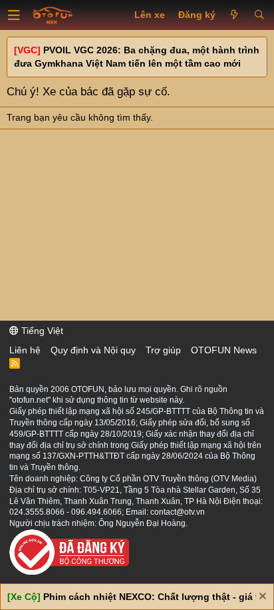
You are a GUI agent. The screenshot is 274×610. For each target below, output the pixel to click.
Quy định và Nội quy (93, 350)
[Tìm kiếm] (259, 15)
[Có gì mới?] (234, 15)
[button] (14, 15)
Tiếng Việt (41, 330)
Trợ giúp (163, 350)
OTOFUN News (224, 350)
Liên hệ (25, 350)
